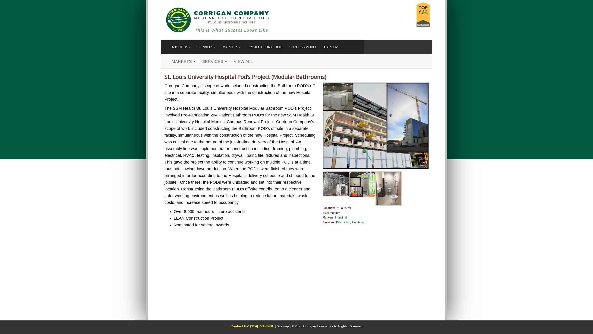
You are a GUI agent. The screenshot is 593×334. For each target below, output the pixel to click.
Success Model (303, 47)
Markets (230, 47)
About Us (180, 47)
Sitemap (283, 326)
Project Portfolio (264, 47)
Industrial (341, 217)
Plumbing (358, 222)
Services (205, 47)
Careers (331, 47)
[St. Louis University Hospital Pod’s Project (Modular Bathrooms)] (376, 126)
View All (243, 61)
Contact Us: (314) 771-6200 (251, 326)
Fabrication (343, 222)
